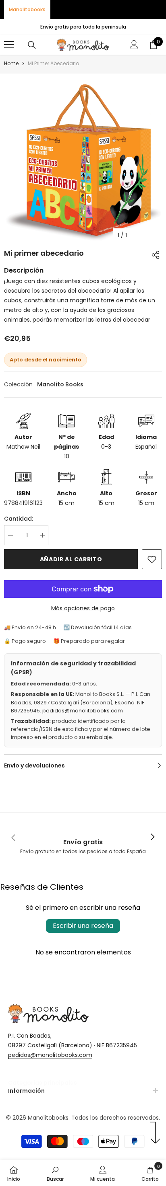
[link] (83, 837)
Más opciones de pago (83, 608)
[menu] (9, 44)
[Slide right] (152, 837)
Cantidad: (18, 519)
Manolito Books (60, 384)
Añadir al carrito (71, 559)
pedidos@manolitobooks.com (82, 710)
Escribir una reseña (83, 925)
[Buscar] (32, 45)
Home (11, 63)
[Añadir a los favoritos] (152, 559)
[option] (83, 158)
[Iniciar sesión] (134, 44)
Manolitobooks (27, 9)
